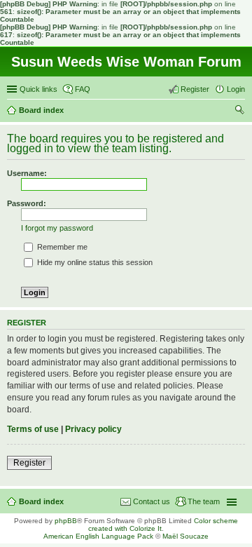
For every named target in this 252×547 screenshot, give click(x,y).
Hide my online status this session (94, 262)
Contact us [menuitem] (151, 501)
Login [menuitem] (236, 89)
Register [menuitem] (195, 89)
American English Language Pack (98, 536)
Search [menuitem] (239, 111)
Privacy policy (93, 429)
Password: (26, 203)
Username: (27, 173)
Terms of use (33, 429)
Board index (41, 501)
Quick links (38, 89)
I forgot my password (57, 228)
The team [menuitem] (204, 501)
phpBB (66, 521)
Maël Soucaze (185, 536)
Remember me (61, 247)
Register (29, 463)
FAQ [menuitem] (82, 89)
